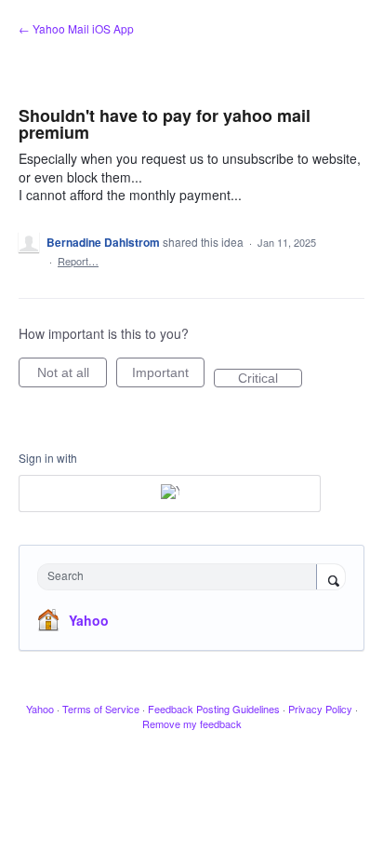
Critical (270, 379)
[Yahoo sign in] (170, 493)
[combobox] (181, 577)
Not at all (72, 376)
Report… (78, 260)
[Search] (331, 578)
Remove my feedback (192, 723)
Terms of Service (100, 708)
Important (168, 376)
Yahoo (89, 620)
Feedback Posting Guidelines (214, 708)
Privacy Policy (320, 708)
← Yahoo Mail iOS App (76, 28)
